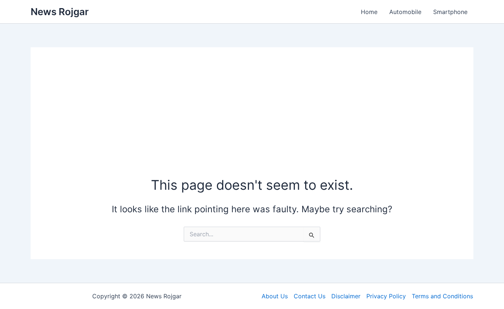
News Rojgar (60, 11)
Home (369, 12)
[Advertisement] (252, 120)
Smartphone (450, 12)
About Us (275, 296)
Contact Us (309, 296)
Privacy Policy (386, 296)
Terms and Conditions (442, 296)
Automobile (405, 12)
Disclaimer (345, 296)
